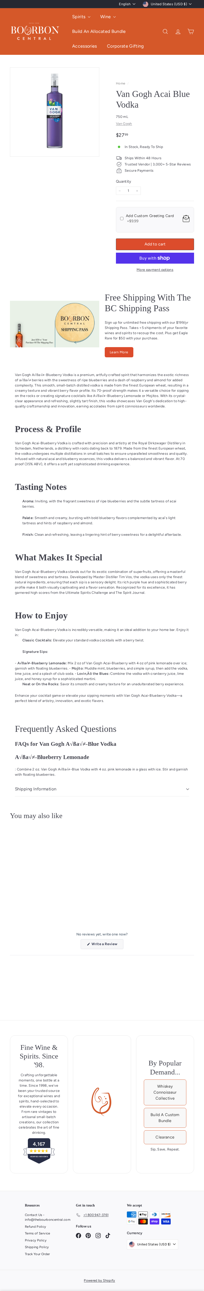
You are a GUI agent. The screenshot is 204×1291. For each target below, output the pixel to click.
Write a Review (107, 945)
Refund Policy (35, 1226)
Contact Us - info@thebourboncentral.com (47, 1217)
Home (121, 83)
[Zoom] (54, 112)
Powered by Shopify (99, 1280)
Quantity (123, 181)
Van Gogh (124, 124)
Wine (106, 16)
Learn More (119, 352)
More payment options (155, 270)
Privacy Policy (36, 1240)
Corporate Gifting (125, 46)
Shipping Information (35, 788)
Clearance (164, 1137)
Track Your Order (37, 1254)
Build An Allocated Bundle (99, 31)
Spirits (79, 16)
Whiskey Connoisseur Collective (165, 1092)
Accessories (84, 46)
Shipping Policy (37, 1247)
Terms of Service (37, 1233)
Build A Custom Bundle (165, 1117)
